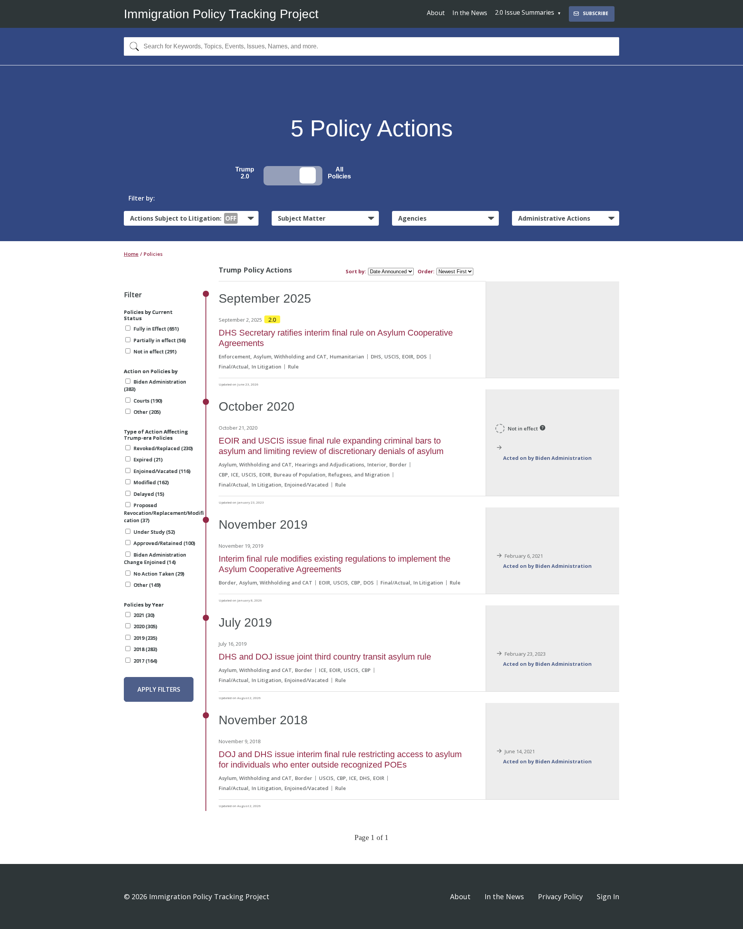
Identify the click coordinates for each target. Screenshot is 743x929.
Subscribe (595, 13)
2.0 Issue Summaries (524, 12)
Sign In (608, 896)
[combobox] (371, 46)
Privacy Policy (560, 896)
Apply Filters (158, 689)
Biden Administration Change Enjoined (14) (155, 558)
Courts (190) (148, 400)
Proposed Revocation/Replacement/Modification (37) (164, 513)
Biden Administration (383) (155, 385)
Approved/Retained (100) (164, 543)
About (436, 13)
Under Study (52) (154, 531)
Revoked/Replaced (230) (163, 448)
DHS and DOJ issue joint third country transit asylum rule (325, 657)
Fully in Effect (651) (156, 328)
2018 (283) (145, 649)
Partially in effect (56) (160, 340)
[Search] (132, 46)
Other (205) (147, 411)
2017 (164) (145, 660)
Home (131, 253)
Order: (426, 271)
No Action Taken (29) (159, 573)
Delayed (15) (149, 493)
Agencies (412, 218)
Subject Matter (301, 218)
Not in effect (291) (155, 351)
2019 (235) (145, 637)
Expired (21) (148, 459)
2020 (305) (145, 626)
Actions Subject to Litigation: (183, 218)
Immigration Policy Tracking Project (221, 14)
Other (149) (147, 584)
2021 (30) (144, 615)
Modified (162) (151, 482)
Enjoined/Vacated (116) (162, 471)
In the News (469, 13)
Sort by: (356, 271)
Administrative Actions (554, 218)
